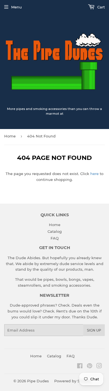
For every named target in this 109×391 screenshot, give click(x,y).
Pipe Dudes (38, 381)
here (94, 173)
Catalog (55, 231)
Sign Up (94, 330)
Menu (16, 7)
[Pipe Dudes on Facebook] (80, 366)
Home (10, 136)
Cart (100, 7)
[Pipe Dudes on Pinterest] (90, 366)
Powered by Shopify (72, 381)
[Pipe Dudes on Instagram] (99, 366)
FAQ (55, 238)
